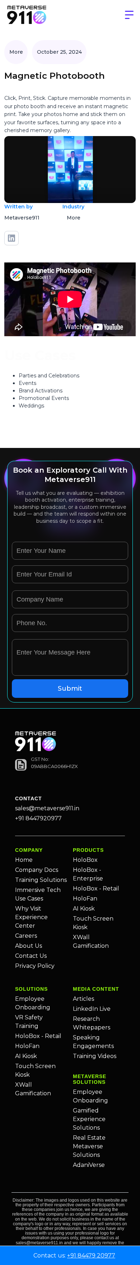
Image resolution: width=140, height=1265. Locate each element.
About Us (28, 945)
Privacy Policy (35, 965)
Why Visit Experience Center (31, 917)
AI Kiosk (84, 908)
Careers (26, 935)
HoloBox (85, 859)
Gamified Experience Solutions (89, 1119)
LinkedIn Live (92, 1008)
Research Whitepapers (91, 1023)
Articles (83, 998)
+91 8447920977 (38, 818)
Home (24, 859)
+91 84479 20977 (91, 1255)
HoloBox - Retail (96, 888)
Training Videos (94, 1056)
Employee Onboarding (32, 1003)
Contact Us (31, 955)
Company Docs (36, 869)
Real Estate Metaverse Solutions (89, 1146)
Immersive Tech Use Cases (38, 894)
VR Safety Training (29, 1021)
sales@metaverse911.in (47, 808)
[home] (26, 15)
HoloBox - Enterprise (88, 874)
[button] (129, 15)
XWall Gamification (91, 941)
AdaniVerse (89, 1165)
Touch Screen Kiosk (93, 923)
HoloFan (85, 898)
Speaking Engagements (93, 1041)
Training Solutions (41, 880)
